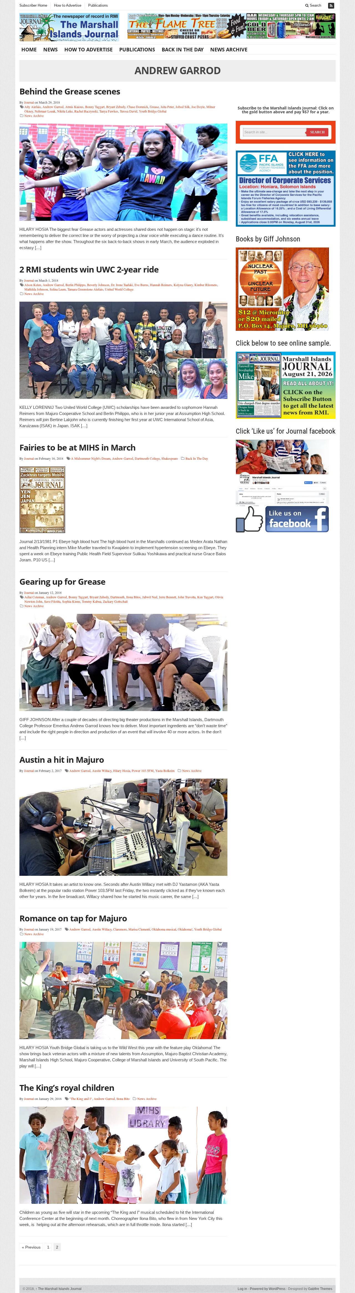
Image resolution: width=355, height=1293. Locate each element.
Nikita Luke (65, 111)
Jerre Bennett (167, 597)
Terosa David (128, 111)
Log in (242, 1289)
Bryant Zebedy (115, 106)
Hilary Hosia (121, 770)
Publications (98, 5)
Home (29, 49)
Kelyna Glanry (183, 284)
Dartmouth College (147, 458)
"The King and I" (80, 1098)
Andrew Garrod (53, 106)
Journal (29, 102)
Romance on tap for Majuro (73, 918)
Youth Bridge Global (152, 111)
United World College (119, 289)
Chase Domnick (137, 106)
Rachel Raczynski (86, 111)
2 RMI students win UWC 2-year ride (89, 269)
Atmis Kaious (74, 106)
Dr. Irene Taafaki (122, 284)
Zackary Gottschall (115, 601)
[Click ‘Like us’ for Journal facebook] (286, 486)
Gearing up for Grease (62, 581)
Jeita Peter (167, 106)
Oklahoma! (185, 929)
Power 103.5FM (143, 770)
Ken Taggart (205, 597)
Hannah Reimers (161, 284)
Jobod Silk (183, 106)
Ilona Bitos (133, 597)
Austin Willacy (101, 770)
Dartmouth (117, 597)
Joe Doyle (198, 106)
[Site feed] (332, 5)
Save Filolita (52, 601)
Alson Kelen (32, 284)
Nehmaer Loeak (45, 111)
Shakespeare (169, 458)
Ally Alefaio (32, 106)
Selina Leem (58, 289)
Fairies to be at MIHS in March (77, 447)
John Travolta (187, 597)
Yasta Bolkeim (164, 770)
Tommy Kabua (91, 601)
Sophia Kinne (71, 601)
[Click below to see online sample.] (286, 385)
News (50, 49)
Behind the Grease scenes (69, 91)
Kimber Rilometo (205, 284)
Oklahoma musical (164, 929)
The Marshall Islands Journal (59, 1289)
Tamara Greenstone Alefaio (85, 289)
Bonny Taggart (95, 106)
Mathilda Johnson (36, 289)
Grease (154, 106)
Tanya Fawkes (108, 111)
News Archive (228, 49)
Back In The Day (183, 49)
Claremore (120, 929)
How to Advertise (67, 5)
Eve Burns (141, 284)
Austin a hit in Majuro (61, 759)
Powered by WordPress (267, 1289)
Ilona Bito (123, 1098)
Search (315, 5)
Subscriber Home (33, 5)
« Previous (31, 1247)
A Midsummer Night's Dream (90, 458)
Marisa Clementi (139, 929)
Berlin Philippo (75, 284)
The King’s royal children (66, 1087)
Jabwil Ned (149, 597)
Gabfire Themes (320, 1289)
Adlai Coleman (34, 597)
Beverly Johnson (98, 284)
